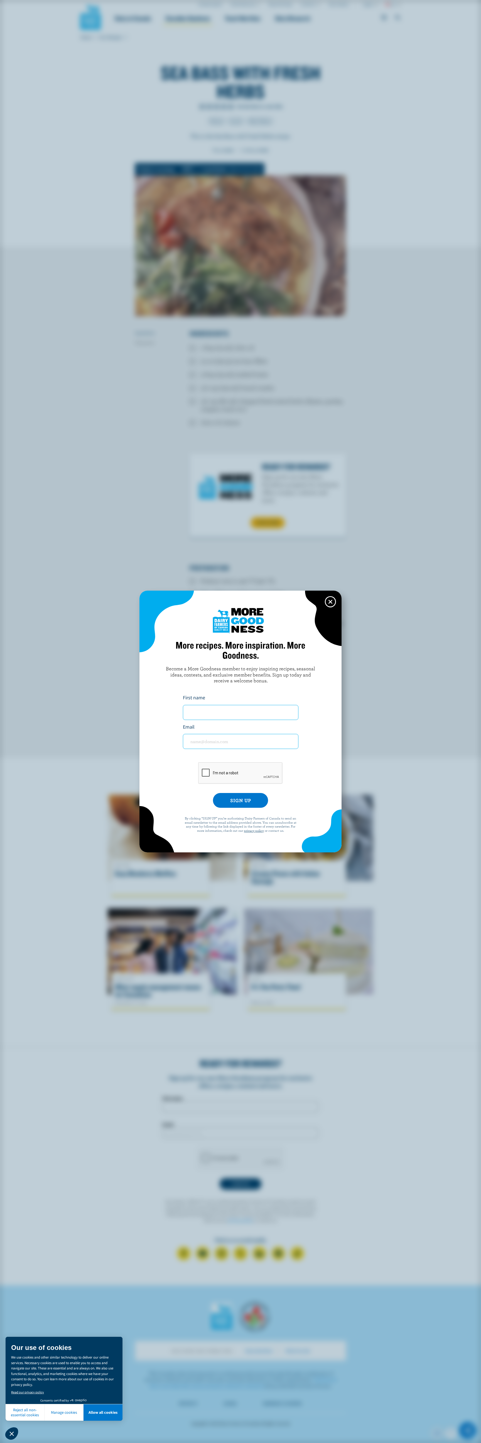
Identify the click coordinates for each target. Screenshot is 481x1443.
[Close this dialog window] (330, 601)
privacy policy (254, 830)
